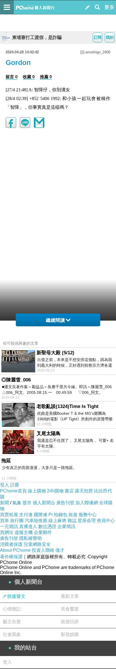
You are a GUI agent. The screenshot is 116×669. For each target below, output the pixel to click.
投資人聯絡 (43, 550)
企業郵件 (43, 532)
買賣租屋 (9, 514)
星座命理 (87, 520)
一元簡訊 (9, 526)
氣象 (16, 502)
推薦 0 (46, 76)
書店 (69, 490)
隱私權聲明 (30, 538)
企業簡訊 (66, 526)
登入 (4, 485)
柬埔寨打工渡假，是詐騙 (37, 37)
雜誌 (72, 520)
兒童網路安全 (37, 544)
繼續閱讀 (55, 320)
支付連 (26, 514)
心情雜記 (12, 609)
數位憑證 (47, 526)
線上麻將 (57, 520)
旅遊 (72, 514)
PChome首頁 (13, 490)
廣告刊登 (65, 502)
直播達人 (28, 526)
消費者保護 (11, 544)
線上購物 (37, 490)
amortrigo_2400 (97, 52)
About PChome (15, 550)
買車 (4, 520)
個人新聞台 (44, 502)
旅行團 (17, 520)
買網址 (7, 532)
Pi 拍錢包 (57, 514)
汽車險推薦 (36, 520)
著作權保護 (11, 556)
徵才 (59, 550)
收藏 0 (29, 76)
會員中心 (106, 520)
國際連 (40, 514)
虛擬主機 (24, 532)
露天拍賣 (84, 490)
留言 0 (11, 76)
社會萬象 (12, 634)
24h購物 (55, 490)
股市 (27, 502)
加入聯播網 (86, 502)
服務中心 (88, 514)
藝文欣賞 (12, 621)
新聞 (4, 502)
